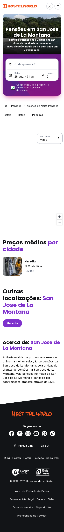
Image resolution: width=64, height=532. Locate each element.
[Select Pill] (49, 6)
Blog (7, 457)
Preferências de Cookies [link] (31, 515)
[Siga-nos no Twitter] (20, 433)
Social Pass (53, 457)
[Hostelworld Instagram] (28, 433)
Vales (51, 499)
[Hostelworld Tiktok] (52, 433)
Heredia (12, 323)
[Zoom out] (59, 222)
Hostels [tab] (7, 114)
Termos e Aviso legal (22, 499)
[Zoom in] (59, 216)
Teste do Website (22, 507)
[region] (32, 179)
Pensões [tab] (37, 114)
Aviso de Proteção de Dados (32, 491)
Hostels (16, 457)
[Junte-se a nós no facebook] (11, 433)
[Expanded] (6, 106)
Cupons (41, 499)
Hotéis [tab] (21, 114)
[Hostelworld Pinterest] (44, 433)
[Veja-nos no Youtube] (36, 433)
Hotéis (27, 457)
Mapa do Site (44, 507)
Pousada (39, 457)
